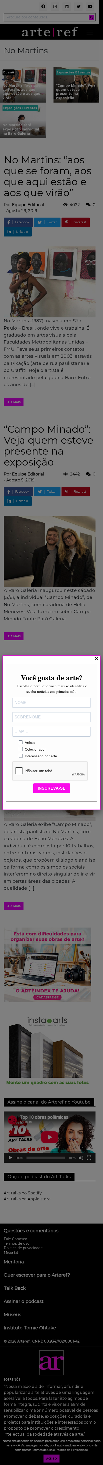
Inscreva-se (52, 788)
